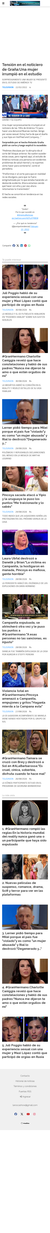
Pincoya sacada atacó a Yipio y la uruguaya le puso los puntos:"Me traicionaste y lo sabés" (24, 500)
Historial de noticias (25, 1081)
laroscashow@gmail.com (25, 1105)
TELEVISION (7, 87)
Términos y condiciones (25, 1086)
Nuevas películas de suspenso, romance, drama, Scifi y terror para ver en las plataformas (22, 888)
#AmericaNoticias (25, 215)
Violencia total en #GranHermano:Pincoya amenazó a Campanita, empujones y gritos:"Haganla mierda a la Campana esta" (23, 698)
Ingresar (26, 1096)
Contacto (25, 1076)
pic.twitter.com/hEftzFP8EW (25, 218)
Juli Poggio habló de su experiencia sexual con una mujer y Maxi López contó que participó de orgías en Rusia (24, 298)
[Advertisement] (25, 33)
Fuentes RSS (25, 1091)
